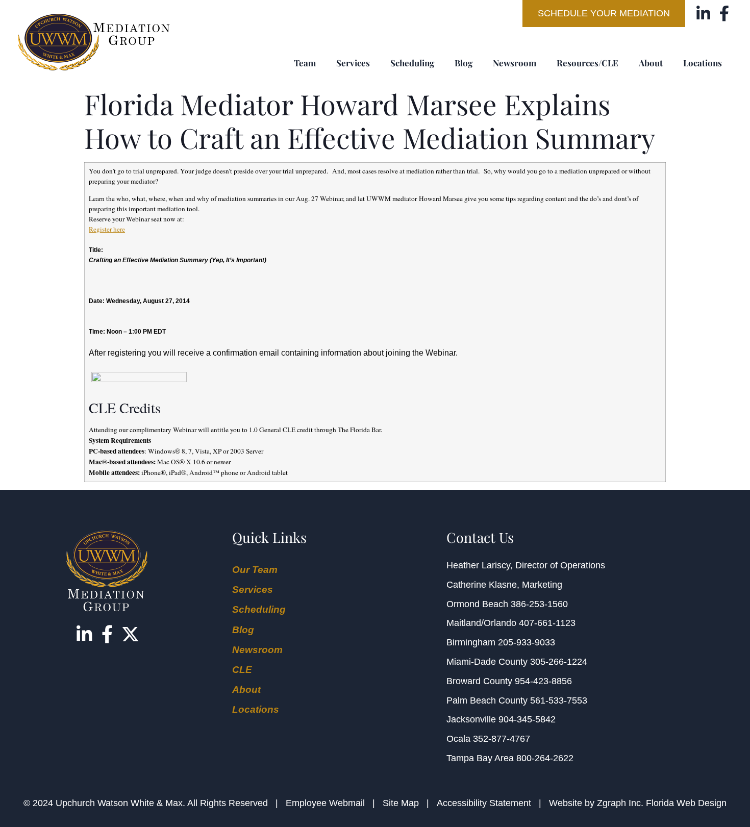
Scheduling (412, 62)
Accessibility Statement (484, 803)
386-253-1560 (539, 604)
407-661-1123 (547, 623)
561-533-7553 (558, 700)
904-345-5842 (527, 719)
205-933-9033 (526, 642)
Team (305, 62)
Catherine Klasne (481, 585)
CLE (242, 669)
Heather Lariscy (478, 565)
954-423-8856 (543, 681)
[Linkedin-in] (703, 13)
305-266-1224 (558, 662)
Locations (702, 62)
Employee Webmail (325, 803)
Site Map (401, 803)
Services (353, 62)
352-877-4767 (501, 739)
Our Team (255, 569)
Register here (107, 229)
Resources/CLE (587, 62)
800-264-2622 (544, 758)
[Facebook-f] (724, 13)
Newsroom (514, 62)
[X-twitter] (130, 634)
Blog (463, 62)
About (651, 62)
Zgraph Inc (619, 803)
